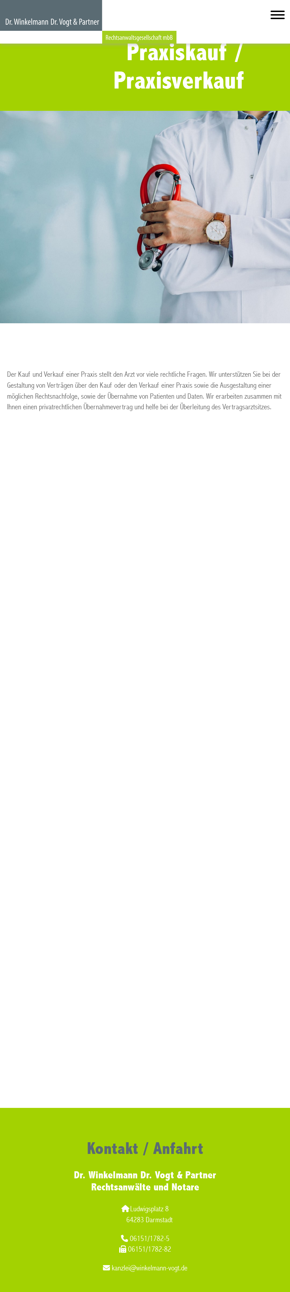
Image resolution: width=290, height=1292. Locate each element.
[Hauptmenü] (277, 16)
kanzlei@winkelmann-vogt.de (149, 1268)
